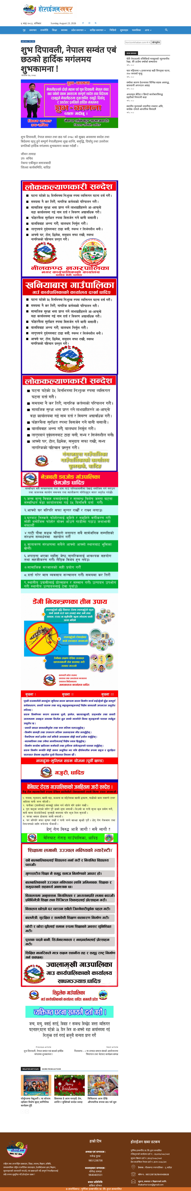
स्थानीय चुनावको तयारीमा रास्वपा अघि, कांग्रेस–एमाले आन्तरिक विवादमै (145, 108)
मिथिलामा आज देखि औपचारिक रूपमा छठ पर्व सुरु (102, 1100)
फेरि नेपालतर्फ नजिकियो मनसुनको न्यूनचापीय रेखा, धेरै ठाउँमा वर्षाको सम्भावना (148, 60)
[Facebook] (83, 23)
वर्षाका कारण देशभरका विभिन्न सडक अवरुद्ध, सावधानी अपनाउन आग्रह (148, 84)
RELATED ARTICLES (31, 1069)
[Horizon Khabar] (95, 9)
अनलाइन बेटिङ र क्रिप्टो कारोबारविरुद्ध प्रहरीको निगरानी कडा (145, 96)
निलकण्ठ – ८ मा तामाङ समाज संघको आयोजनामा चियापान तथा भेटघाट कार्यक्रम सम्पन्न (96, 1052)
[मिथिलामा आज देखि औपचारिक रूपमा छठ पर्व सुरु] (103, 1085)
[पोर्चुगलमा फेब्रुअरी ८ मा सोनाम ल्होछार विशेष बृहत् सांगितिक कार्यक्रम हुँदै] (36, 1085)
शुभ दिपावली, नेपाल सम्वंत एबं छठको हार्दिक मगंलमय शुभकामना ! (43, 1052)
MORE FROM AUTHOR (51, 1069)
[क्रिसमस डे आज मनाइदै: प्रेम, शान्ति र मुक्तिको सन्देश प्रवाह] (69, 1085)
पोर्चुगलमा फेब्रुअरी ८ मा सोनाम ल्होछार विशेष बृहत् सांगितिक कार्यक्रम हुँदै (35, 1102)
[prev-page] (22, 1111)
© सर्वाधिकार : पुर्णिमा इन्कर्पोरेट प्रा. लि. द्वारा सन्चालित (94, 1189)
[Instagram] (89, 23)
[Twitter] (95, 23)
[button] (166, 30)
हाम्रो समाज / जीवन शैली (28, 41)
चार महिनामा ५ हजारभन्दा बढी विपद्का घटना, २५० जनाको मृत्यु (148, 72)
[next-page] (27, 1111)
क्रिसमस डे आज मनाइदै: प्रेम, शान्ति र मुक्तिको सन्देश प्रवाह (68, 1100)
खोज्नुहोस (156, 42)
